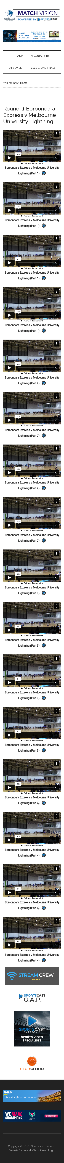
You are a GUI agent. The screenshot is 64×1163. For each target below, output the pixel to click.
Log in (51, 1150)
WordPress (39, 1150)
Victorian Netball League (32, 15)
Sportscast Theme (41, 1146)
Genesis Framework (20, 1150)
